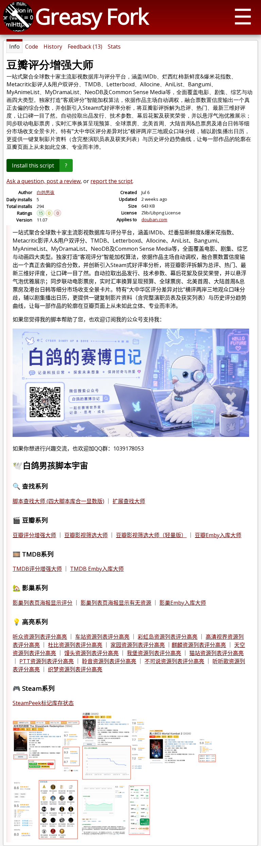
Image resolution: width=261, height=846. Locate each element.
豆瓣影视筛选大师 (86, 535)
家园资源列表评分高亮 (137, 645)
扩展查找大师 (128, 501)
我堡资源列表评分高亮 (154, 653)
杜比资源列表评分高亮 (75, 645)
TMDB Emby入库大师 (97, 568)
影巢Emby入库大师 (182, 602)
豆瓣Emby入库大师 (218, 535)
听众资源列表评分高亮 (40, 636)
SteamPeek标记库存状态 (43, 703)
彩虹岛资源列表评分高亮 (167, 636)
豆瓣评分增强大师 (34, 535)
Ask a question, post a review (43, 181)
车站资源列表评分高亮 (102, 636)
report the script (111, 181)
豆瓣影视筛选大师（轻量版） (151, 535)
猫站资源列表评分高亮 (216, 653)
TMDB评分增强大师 (37, 568)
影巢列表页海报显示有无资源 (116, 602)
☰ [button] (243, 16)
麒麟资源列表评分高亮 (199, 645)
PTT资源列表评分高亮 (46, 661)
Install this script (33, 165)
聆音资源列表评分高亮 (109, 661)
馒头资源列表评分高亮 (91, 653)
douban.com (154, 219)
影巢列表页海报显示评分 (42, 602)
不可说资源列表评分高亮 (174, 661)
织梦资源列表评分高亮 (75, 669)
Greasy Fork (91, 16)
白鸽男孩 (45, 192)
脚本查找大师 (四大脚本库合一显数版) (58, 501)
